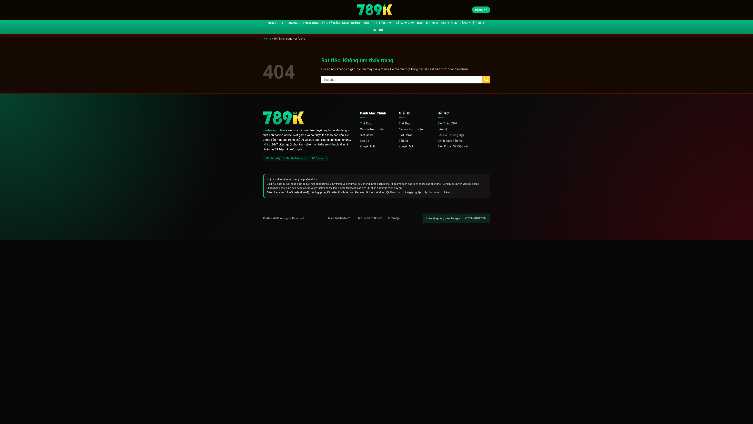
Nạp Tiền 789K (427, 23)
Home (267, 38)
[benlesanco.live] (376, 10)
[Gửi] (486, 79)
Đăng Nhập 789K (472, 23)
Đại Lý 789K (449, 23)
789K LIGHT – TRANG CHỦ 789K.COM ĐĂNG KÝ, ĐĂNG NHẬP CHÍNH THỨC (318, 23)
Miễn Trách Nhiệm (339, 218)
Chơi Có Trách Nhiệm (369, 218)
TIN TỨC (377, 30)
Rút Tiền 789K (382, 23)
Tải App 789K (404, 23)
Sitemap (393, 218)
